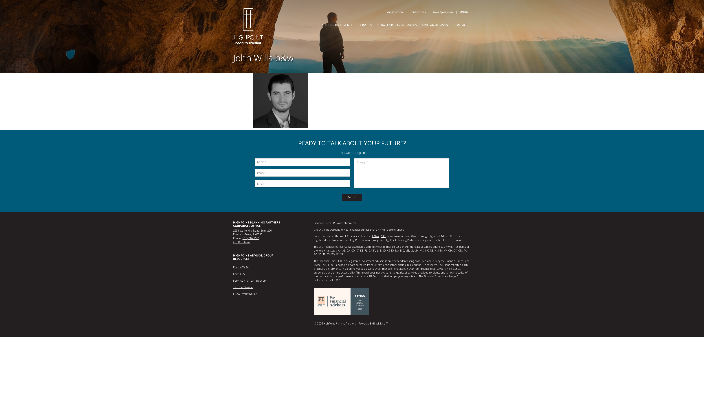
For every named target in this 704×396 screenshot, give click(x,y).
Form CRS (239, 274)
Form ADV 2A (241, 267)
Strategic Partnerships (397, 25)
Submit (352, 197)
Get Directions (241, 242)
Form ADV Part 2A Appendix (249, 280)
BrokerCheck (396, 229)
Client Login (419, 12)
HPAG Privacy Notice (245, 294)
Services (365, 25)
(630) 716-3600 (250, 238)
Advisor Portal (396, 12)
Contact (461, 25)
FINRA (375, 236)
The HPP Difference (337, 25)
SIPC (383, 236)
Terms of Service (243, 287)
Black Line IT (380, 323)
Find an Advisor (435, 25)
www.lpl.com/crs (346, 223)
